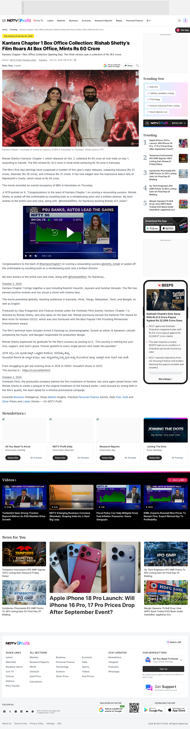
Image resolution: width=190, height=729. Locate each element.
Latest (50, 20)
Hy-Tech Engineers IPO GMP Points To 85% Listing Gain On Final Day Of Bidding (164, 572)
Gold (125, 397)
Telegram (113, 662)
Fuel (118, 397)
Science (60, 671)
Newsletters (114, 657)
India (84, 662)
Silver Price (62, 676)
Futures (10, 676)
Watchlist (11, 662)
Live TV (39, 20)
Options (10, 681)
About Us (6, 723)
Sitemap (50, 723)
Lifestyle (34, 671)
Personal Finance (134, 20)
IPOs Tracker (13, 685)
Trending (43, 60)
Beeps (119, 20)
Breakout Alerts (14, 666)
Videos (86, 671)
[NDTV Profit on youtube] (27, 711)
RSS (59, 723)
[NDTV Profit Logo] (18, 642)
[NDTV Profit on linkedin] (21, 711)
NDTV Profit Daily (62, 446)
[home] (19, 19)
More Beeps (165, 379)
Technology (62, 666)
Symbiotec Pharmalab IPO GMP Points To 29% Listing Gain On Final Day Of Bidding (22, 611)
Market (52, 397)
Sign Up (163, 669)
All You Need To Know (17, 446)
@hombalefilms (77, 276)
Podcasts (113, 666)
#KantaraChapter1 (50, 263)
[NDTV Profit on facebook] (4, 711)
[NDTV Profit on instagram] (16, 711)
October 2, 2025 (12, 283)
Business (73, 20)
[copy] (137, 65)
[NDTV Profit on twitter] (10, 711)
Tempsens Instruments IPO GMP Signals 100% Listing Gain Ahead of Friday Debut (23, 572)
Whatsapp (113, 671)
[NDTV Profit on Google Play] (153, 709)
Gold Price (35, 676)
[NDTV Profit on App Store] (177, 709)
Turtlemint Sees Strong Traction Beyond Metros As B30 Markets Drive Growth (23, 516)
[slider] (70, 252)
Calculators (36, 681)
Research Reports (103, 20)
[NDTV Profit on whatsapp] (32, 711)
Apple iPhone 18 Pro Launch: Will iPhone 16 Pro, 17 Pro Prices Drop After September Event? (92, 605)
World (33, 666)
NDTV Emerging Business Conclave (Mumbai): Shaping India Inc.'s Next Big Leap (69, 516)
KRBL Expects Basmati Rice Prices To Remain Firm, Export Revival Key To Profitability (165, 516)
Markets (61, 20)
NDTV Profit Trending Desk (23, 60)
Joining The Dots (156, 446)
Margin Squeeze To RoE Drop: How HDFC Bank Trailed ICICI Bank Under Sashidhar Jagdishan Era (163, 611)
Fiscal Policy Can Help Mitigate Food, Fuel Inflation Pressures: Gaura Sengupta (117, 516)
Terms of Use (20, 723)
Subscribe (13, 457)
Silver (5, 401)
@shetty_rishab (111, 263)
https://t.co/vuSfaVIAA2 (36, 370)
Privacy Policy (36, 723)
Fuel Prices (88, 676)
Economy (86, 20)
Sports (85, 666)
